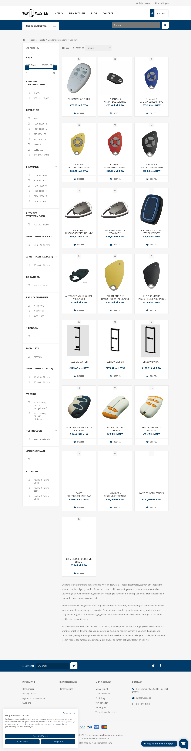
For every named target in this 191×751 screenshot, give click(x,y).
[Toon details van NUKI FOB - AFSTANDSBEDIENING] (115, 473)
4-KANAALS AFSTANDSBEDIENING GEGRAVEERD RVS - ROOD (115, 167)
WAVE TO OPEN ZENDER (151, 493)
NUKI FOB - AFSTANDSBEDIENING (115, 494)
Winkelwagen (102, 702)
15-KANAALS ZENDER (79, 99)
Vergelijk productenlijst (106, 712)
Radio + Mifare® (42, 439)
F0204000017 (40, 191)
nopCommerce (101, 738)
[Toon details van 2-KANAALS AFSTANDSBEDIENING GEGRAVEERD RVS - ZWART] (115, 78)
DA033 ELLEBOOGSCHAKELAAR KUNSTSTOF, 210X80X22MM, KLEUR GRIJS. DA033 (79, 497)
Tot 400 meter (41, 285)
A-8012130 (39, 311)
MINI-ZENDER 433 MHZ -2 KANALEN (79, 429)
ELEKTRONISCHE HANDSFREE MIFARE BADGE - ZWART (151, 299)
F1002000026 (40, 196)
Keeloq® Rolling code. (41, 489)
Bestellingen (101, 698)
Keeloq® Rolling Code (41, 481)
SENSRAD (38, 149)
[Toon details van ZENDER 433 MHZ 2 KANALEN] (115, 407)
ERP (36, 118)
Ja (35, 336)
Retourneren (28, 688)
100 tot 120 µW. (41, 98)
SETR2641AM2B (42, 155)
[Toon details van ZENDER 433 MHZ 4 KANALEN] (151, 407)
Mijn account (145, 3)
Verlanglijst (101, 707)
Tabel (63, 48)
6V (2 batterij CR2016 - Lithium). (40, 416)
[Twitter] (153, 665)
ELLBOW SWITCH (79, 361)
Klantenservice (66, 688)
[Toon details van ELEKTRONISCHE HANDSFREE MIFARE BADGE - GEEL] (115, 275)
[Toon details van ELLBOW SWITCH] (79, 341)
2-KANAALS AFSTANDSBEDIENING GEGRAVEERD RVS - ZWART (115, 102)
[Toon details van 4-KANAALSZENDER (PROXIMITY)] (115, 210)
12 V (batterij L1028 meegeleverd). (40, 405)
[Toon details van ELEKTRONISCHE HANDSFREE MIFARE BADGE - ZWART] (151, 275)
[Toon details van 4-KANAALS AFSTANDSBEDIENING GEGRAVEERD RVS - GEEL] (79, 144)
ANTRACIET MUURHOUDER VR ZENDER (79, 297)
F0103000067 (40, 175)
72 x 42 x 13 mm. (42, 244)
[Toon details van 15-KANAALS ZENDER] (79, 78)
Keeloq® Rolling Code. (41, 497)
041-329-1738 (143, 704)
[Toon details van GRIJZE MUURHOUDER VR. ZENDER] (79, 538)
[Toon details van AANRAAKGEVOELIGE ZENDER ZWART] (151, 210)
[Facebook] (160, 665)
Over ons (26, 702)
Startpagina (23, 39)
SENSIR (37, 144)
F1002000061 (40, 201)
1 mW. (37, 93)
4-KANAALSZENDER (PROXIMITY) (115, 232)
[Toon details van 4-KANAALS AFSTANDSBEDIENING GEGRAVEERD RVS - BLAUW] (151, 78)
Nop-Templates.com (102, 742)
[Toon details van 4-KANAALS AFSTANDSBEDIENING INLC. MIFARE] (79, 210)
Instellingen (163, 3)
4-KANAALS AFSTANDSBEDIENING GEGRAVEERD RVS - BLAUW (151, 102)
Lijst (67, 48)
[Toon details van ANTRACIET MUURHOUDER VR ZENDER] (79, 275)
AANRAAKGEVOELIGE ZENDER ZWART (151, 232)
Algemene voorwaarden (34, 698)
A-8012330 (39, 316)
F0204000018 (40, 123)
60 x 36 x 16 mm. (42, 377)
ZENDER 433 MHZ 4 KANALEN (151, 429)
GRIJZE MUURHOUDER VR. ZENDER (79, 560)
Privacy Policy (29, 693)
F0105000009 (40, 185)
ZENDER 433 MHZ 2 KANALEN (115, 429)
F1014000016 (40, 128)
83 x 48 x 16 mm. (42, 265)
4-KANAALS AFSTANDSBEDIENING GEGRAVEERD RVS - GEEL (79, 167)
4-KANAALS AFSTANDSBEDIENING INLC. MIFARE (79, 233)
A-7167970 (39, 305)
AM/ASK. (38, 356)
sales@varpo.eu (143, 697)
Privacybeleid (69, 713)
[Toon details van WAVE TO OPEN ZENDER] (151, 473)
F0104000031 (40, 180)
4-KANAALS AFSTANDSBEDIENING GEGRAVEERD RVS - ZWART (151, 167)
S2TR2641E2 (40, 134)
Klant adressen (103, 693)
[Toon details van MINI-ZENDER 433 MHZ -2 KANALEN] (79, 407)
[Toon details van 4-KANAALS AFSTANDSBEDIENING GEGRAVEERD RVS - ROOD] (115, 144)
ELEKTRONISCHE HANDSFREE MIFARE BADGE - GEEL (115, 299)
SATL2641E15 (40, 139)
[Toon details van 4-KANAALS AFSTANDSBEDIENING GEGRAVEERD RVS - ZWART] (151, 144)
